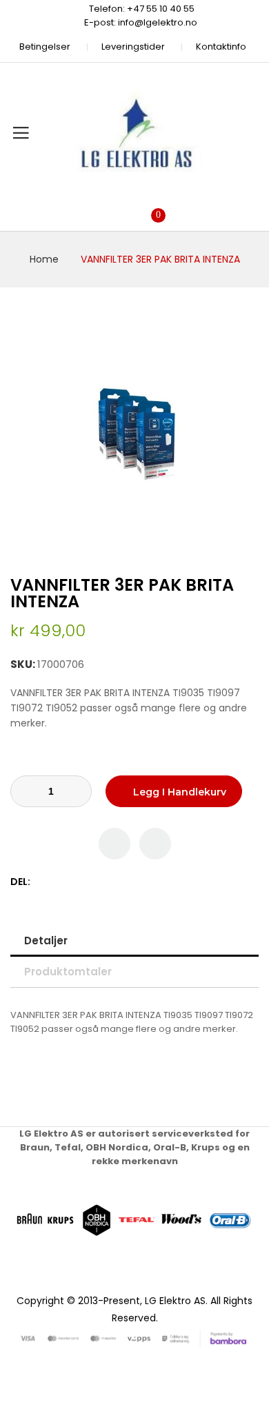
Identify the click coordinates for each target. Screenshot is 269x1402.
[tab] (134, 940)
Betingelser (44, 46)
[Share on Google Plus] (86, 882)
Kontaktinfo (221, 46)
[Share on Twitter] (57, 882)
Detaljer (46, 940)
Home (44, 259)
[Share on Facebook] (43, 882)
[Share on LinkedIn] (101, 882)
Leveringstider (133, 46)
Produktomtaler (68, 971)
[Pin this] (72, 882)
